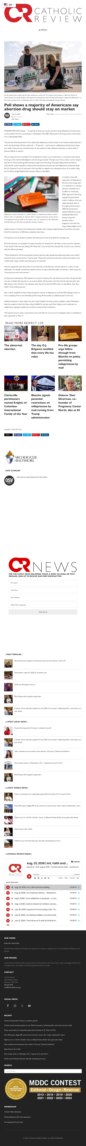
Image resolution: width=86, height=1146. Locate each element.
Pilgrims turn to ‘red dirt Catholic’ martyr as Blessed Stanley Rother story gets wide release (46, 817)
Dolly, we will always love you (24, 684)
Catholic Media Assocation (12, 1112)
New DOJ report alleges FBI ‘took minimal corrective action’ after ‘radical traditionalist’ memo (47, 805)
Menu (43, 29)
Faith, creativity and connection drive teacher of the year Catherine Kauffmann (42, 751)
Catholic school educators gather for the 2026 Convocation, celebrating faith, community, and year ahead (38, 1025)
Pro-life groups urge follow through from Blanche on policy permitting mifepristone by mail (69, 356)
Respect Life (69, 114)
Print (7, 435)
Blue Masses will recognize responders (28, 696)
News (62, 114)
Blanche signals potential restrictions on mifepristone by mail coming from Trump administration (42, 406)
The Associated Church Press (13, 1122)
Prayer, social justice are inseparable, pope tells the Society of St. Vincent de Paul (42, 794)
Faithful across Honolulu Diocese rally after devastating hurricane (37, 840)
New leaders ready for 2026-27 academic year (30, 672)
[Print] (5, 434)
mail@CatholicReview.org (12, 987)
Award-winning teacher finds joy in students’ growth (32, 728)
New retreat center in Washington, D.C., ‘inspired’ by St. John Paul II (38, 763)
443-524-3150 (8, 985)
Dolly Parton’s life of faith (23, 829)
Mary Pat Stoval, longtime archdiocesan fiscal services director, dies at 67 (40, 660)
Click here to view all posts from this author (32, 477)
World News (77, 114)
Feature (57, 114)
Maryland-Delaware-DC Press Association (17, 1117)
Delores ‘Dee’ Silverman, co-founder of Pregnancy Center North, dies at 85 (69, 403)
